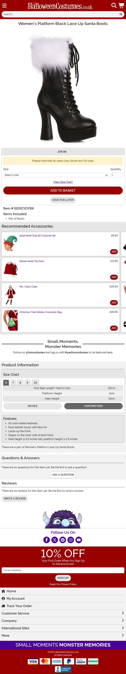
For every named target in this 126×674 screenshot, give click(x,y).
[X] (54, 540)
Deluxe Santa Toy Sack (31, 261)
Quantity (115, 169)
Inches (32, 406)
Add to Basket (63, 190)
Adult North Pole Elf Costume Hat (37, 235)
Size (5, 169)
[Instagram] (70, 540)
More (5, 636)
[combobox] (59, 14)
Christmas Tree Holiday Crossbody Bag (40, 312)
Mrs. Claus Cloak (28, 286)
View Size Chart (63, 182)
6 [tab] (6, 382)
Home (11, 591)
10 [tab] (35, 382)
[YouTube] (78, 540)
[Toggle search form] (114, 6)
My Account (16, 599)
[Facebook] (46, 540)
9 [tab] (27, 382)
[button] (121, 6)
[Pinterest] (62, 540)
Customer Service (15, 613)
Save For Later (63, 199)
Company (9, 621)
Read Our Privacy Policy (63, 584)
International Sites (15, 628)
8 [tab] (20, 382)
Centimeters (93, 406)
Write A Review (15, 498)
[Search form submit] (120, 14)
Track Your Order (19, 606)
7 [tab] (13, 382)
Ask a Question (63, 474)
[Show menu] (4, 5)
